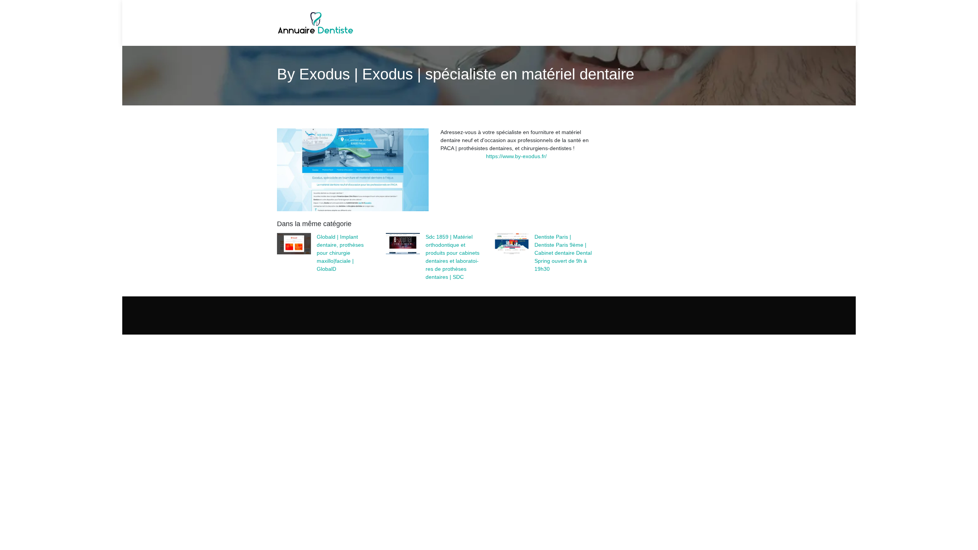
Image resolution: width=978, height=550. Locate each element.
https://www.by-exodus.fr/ (516, 156)
